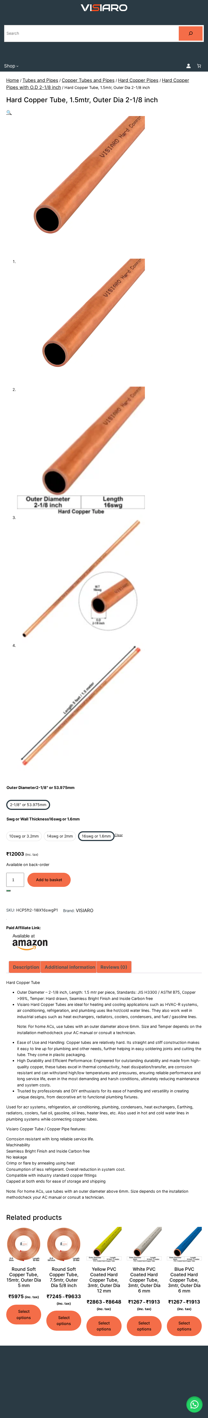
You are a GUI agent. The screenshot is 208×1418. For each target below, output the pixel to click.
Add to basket (49, 879)
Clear (119, 835)
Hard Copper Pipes (138, 80)
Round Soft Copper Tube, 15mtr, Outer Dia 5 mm (23, 1277)
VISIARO (84, 910)
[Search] (191, 33)
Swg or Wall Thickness (43, 819)
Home (12, 80)
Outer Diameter (40, 787)
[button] (9, 112)
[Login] (188, 66)
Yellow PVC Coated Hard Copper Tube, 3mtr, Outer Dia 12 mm (103, 1280)
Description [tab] (26, 967)
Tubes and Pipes (40, 80)
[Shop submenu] (17, 66)
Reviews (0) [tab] (113, 967)
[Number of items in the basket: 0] (199, 66)
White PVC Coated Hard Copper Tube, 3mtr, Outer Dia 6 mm (144, 1280)
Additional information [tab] (70, 967)
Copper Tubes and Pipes (88, 80)
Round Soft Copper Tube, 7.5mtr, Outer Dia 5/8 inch (64, 1277)
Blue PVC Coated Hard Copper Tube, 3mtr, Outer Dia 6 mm (184, 1280)
